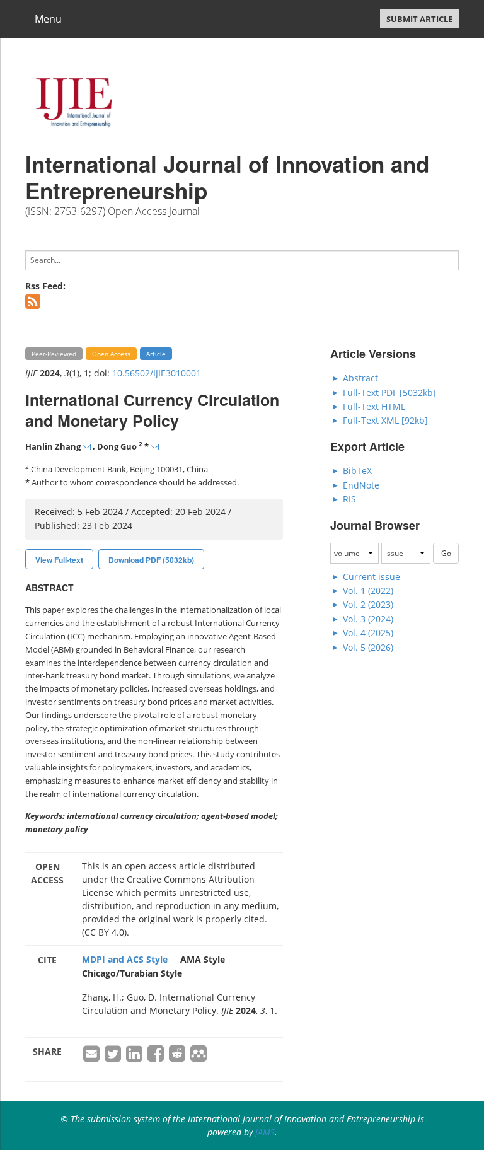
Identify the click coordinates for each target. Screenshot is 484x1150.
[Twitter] (114, 1057)
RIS (349, 499)
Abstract (360, 378)
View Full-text (59, 560)
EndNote (361, 485)
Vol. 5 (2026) (368, 647)
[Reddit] (178, 1057)
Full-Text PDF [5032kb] (389, 392)
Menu (48, 19)
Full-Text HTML (374, 406)
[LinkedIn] (135, 1057)
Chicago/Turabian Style (132, 973)
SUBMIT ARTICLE (419, 19)
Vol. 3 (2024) (368, 619)
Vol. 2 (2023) (368, 604)
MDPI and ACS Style (125, 959)
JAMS (265, 1132)
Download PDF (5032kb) (151, 560)
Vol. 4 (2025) (368, 633)
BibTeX (357, 471)
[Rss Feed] (36, 304)
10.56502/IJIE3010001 (156, 373)
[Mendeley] (198, 1057)
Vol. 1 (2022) (368, 590)
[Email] (92, 1057)
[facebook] (156, 1057)
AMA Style (202, 959)
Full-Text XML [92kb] (385, 420)
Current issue (371, 577)
